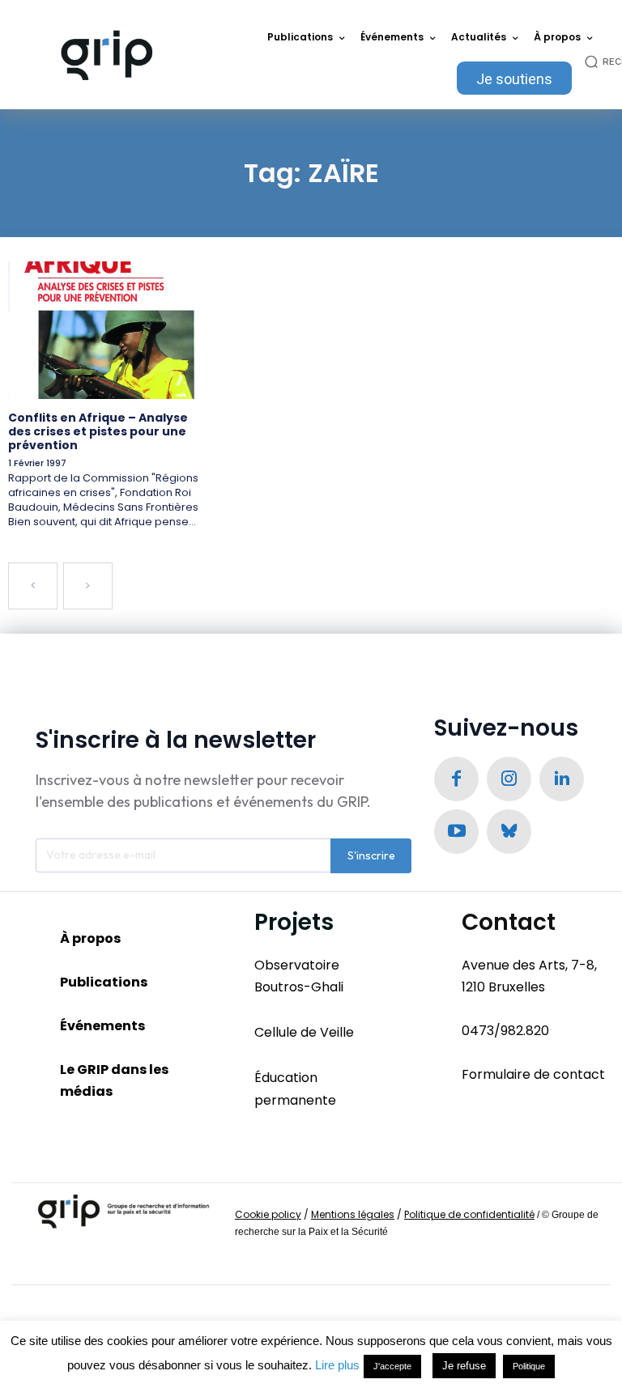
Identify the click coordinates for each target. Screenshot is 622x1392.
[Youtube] (456, 831)
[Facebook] (456, 779)
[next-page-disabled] (88, 585)
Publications (103, 982)
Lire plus (337, 1365)
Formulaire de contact (533, 1074)
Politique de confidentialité (469, 1214)
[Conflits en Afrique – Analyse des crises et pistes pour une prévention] (106, 330)
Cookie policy (268, 1214)
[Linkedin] (561, 779)
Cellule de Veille (304, 1032)
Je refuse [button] (464, 1366)
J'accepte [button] (392, 1366)
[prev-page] (33, 585)
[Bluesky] (509, 831)
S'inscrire (371, 855)
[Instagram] (509, 779)
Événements (102, 1025)
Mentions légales (352, 1214)
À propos (90, 938)
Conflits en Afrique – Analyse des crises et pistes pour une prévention (98, 431)
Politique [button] (529, 1366)
